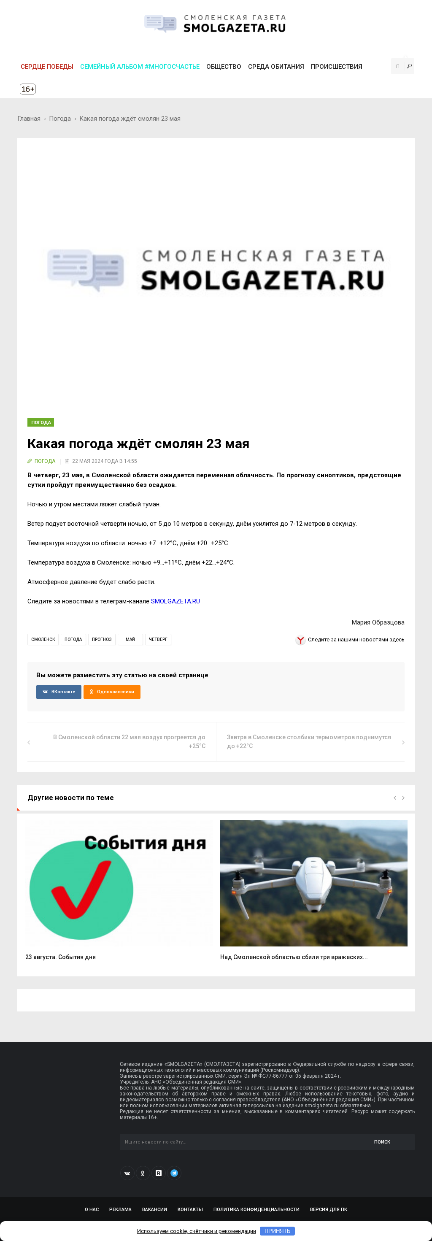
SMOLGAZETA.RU (175, 601)
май (130, 639)
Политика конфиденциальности (256, 1209)
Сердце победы (47, 66)
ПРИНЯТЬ (278, 1231)
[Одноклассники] (143, 1173)
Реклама (120, 1209)
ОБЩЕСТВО (223, 66)
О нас (92, 1209)
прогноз (102, 639)
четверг (158, 639)
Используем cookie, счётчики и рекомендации (196, 1231)
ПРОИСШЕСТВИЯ (336, 66)
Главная (28, 118)
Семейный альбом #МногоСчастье (140, 66)
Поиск (382, 1142)
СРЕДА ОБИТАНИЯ (276, 66)
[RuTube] (158, 1173)
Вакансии (154, 1209)
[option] (119, 895)
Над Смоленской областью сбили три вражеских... (294, 957)
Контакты (190, 1209)
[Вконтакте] (127, 1173)
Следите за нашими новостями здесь (356, 639)
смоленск (43, 639)
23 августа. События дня (60, 957)
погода (73, 639)
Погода (60, 118)
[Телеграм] (174, 1173)
